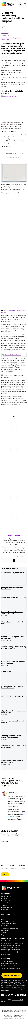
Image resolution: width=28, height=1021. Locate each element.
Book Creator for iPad (7, 921)
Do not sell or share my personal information (14, 1018)
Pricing (3, 919)
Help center (4, 898)
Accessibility (8, 1017)
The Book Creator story (8, 926)
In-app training (5, 910)
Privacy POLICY (8, 1015)
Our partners (5, 930)
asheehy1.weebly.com (19, 556)
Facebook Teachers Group (9, 966)
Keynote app (5, 124)
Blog (2, 935)
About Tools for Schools (8, 924)
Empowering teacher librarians (10, 950)
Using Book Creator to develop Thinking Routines (12, 613)
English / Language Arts (15, 38)
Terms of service (19, 1015)
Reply (3, 797)
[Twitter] (14, 560)
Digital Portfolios (6, 954)
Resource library (6, 903)
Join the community (7, 961)
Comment (5, 841)
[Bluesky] (2, 995)
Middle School (5, 39)
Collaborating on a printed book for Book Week (12, 637)
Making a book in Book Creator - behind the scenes (12, 687)
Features (4, 917)
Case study (4, 38)
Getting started (6, 896)
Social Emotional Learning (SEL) (10, 952)
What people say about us (9, 928)
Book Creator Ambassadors (9, 964)
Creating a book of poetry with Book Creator (12, 588)
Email (12, 865)
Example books (5, 901)
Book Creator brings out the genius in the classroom (13, 662)
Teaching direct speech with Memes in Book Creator (11, 736)
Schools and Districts (7, 941)
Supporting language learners (10, 945)
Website (22, 865)
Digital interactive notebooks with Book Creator (13, 712)
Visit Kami (4, 932)
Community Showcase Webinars (11, 968)
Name (3, 865)
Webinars (4, 905)
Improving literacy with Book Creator (12, 943)
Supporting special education (10, 947)
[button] (20, 4)
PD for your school (6, 907)
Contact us (17, 1017)
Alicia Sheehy (5, 33)
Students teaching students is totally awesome (12, 761)
